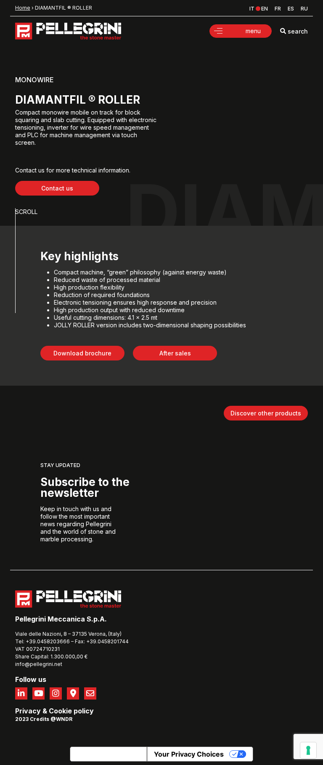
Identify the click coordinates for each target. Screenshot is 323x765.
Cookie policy (71, 711)
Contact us (57, 188)
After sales (175, 353)
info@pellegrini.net (38, 664)
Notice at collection (108, 754)
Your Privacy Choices (189, 754)
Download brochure (82, 353)
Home (22, 8)
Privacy (28, 711)
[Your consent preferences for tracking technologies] (308, 750)
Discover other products (265, 413)
